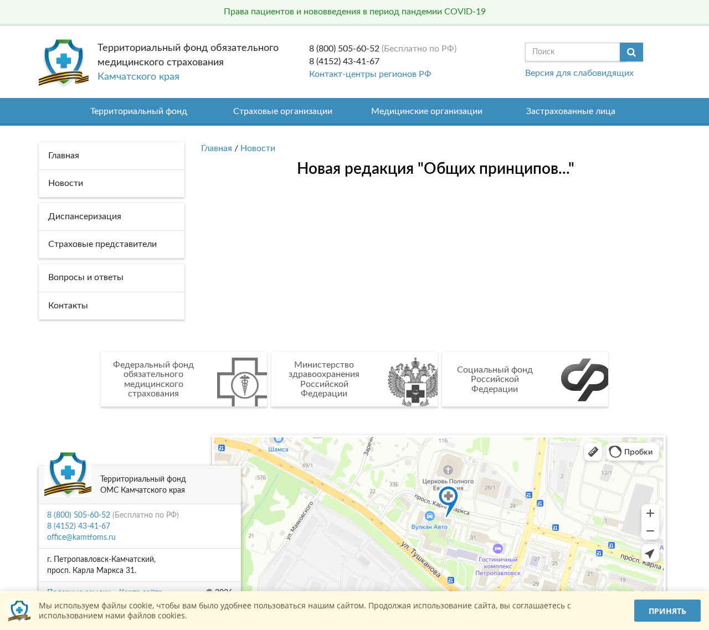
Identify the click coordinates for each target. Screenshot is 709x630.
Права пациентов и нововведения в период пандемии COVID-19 (355, 11)
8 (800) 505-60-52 (344, 48)
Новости (257, 148)
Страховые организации (282, 111)
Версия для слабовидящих (579, 73)
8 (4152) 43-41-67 (344, 61)
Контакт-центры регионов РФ (370, 74)
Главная (216, 148)
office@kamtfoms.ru (81, 537)
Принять (667, 611)
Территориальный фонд (138, 111)
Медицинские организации (426, 111)
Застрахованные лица (570, 111)
